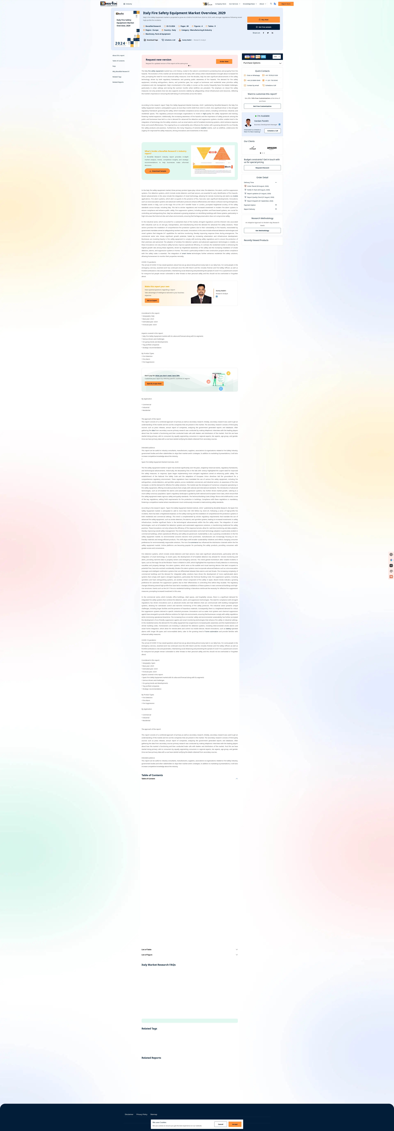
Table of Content (148, 779)
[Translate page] (275, 4)
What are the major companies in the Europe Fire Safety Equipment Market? (172, 1010)
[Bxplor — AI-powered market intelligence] (207, 4)
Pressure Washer (223, 1037)
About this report (118, 55)
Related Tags (117, 77)
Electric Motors (149, 1041)
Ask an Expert (152, 300)
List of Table (146, 950)
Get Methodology (262, 230)
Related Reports (118, 82)
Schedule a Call (170, 40)
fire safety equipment (156, 71)
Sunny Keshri (187, 40)
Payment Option (250, 205)
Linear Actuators (164, 1041)
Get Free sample (265, 27)
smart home (186, 253)
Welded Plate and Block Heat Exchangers (158, 1050)
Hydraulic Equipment (198, 1045)
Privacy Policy (141, 1114)
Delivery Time (249, 182)
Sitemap (153, 1114)
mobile (235, 196)
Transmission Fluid (168, 1033)
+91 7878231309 (271, 75)
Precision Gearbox (174, 1037)
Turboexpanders (225, 1033)
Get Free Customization (262, 106)
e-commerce (193, 542)
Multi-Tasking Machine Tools (153, 1037)
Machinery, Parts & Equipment (158, 34)
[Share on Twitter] (268, 33)
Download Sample (159, 171)
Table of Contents (119, 61)
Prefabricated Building (208, 1033)
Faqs (114, 66)
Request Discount (262, 168)
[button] (269, 3)
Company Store (220, 4)
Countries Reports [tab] (183, 1064)
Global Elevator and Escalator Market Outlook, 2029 (160, 1080)
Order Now (224, 61)
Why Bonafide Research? (121, 71)
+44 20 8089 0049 (253, 80)
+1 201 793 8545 (271, 80)
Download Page (152, 40)
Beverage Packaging (151, 1033)
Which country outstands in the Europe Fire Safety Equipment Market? (170, 997)
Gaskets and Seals (182, 1050)
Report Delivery (249, 209)
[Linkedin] (217, 297)
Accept (235, 1124)
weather (204, 128)
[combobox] (277, 57)
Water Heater (198, 1050)
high (204, 114)
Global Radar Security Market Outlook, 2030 (158, 1075)
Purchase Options (251, 62)
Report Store (286, 4)
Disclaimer (129, 1114)
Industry (129, 4)
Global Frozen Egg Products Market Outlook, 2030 (160, 1085)
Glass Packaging (207, 1037)
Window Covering (191, 1037)
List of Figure (147, 955)
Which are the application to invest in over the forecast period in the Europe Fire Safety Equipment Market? (183, 1003)
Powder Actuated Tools (187, 1033)
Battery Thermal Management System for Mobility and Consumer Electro (199, 1041)
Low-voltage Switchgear (215, 1050)
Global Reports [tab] (149, 1064)
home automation (211, 631)
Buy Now (265, 20)
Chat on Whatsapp (253, 75)
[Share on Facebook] (263, 33)
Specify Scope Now (154, 384)
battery (228, 629)
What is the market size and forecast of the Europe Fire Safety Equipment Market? (174, 972)
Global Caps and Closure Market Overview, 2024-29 (160, 1090)
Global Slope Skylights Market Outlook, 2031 (158, 1070)
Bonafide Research (153, 26)
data (153, 430)
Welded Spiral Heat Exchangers (154, 1045)
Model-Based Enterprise (178, 1045)
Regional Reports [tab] (165, 1064)
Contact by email (253, 85)
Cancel (220, 1124)
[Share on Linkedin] (272, 33)
